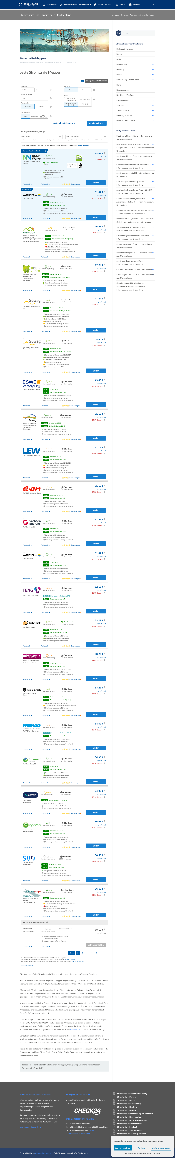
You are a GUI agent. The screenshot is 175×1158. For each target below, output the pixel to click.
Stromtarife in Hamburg (127, 1107)
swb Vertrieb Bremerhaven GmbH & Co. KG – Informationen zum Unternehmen (134, 191)
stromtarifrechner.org (43, 1153)
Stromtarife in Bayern (126, 1097)
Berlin (118, 59)
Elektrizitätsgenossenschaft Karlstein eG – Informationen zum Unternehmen (133, 237)
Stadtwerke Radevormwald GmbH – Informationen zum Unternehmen (131, 262)
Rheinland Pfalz (122, 100)
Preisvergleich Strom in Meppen (35, 1068)
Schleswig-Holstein (124, 115)
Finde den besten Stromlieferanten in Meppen (47, 1065)
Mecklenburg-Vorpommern (127, 79)
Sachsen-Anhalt (122, 110)
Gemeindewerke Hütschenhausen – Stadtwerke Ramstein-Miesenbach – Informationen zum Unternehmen (131, 286)
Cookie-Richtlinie (130, 1153)
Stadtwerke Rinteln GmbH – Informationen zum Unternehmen (134, 158)
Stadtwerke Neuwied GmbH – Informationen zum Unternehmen (134, 137)
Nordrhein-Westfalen (129, 15)
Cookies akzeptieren (123, 1148)
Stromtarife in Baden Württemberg (132, 1093)
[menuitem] (49, 4)
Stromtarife (75, 1029)
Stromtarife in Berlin (126, 1100)
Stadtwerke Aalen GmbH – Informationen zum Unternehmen (135, 174)
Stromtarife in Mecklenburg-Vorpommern (135, 1113)
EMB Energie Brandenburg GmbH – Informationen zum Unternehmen (130, 183)
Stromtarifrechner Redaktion (32, 63)
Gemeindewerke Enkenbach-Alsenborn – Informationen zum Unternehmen (133, 166)
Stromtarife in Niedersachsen (129, 1117)
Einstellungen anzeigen (161, 1148)
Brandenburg (121, 64)
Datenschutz (36, 1127)
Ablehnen (141, 1148)
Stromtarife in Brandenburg (129, 1103)
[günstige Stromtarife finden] (29, 4)
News (118, 85)
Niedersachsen (122, 90)
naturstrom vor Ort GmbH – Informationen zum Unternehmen (134, 246)
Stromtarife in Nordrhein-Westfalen (132, 1120)
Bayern (119, 54)
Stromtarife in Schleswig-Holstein (131, 1133)
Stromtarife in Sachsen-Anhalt (130, 1130)
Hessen (119, 74)
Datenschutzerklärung (144, 1153)
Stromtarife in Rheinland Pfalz (129, 1123)
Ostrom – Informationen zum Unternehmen (134, 269)
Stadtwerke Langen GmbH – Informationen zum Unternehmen (134, 254)
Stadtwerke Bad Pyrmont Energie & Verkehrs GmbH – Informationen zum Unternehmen (134, 220)
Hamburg (120, 69)
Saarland (120, 105)
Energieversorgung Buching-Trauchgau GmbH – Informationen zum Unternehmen (135, 212)
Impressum (156, 1153)
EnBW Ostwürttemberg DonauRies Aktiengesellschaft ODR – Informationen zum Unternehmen (135, 201)
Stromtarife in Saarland (127, 1127)
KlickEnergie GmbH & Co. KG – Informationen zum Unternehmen (135, 276)
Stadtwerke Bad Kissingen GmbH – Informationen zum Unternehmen (130, 229)
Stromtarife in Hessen (126, 1110)
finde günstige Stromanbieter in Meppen (83, 1065)
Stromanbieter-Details (125, 120)
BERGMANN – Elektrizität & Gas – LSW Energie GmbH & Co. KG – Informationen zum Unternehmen (135, 147)
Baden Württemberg (124, 49)
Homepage (115, 15)
